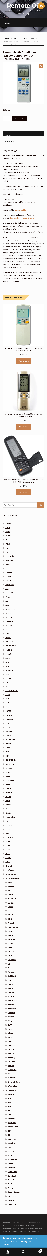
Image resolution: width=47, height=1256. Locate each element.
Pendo (8, 707)
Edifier (8, 727)
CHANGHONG (10, 646)
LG (6, 548)
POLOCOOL (12, 1000)
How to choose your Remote (22, 218)
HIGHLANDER (10, 760)
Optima (11, 1066)
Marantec (12, 1180)
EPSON (8, 858)
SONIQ (7, 528)
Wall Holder (12, 1086)
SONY (7, 564)
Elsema (11, 1151)
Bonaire (11, 1005)
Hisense (8, 540)
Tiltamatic (12, 1204)
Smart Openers (14, 1192)
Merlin (10, 1184)
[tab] (23, 134)
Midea (10, 943)
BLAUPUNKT (10, 740)
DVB (7, 666)
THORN (8, 805)
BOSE (7, 833)
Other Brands (10, 874)
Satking (8, 650)
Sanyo (7, 658)
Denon (8, 613)
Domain (11, 992)
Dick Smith (9, 585)
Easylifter (12, 1143)
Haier (10, 1029)
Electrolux (12, 899)
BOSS (10, 1115)
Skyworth (9, 670)
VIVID (7, 821)
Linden (8, 703)
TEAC (7, 544)
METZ (7, 772)
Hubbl (7, 854)
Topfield (8, 572)
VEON (7, 841)
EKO (7, 723)
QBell (7, 784)
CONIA (10, 935)
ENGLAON (9, 837)
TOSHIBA (9, 581)
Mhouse (11, 1188)
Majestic (8, 793)
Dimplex (11, 1021)
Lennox (11, 1049)
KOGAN (8, 524)
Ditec (10, 1135)
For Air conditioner (18, 38)
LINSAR (8, 735)
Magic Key (12, 1176)
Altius (7, 862)
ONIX (7, 756)
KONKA (8, 789)
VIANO (7, 532)
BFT (9, 1110)
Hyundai (8, 866)
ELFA (10, 1025)
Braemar (11, 1013)
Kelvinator (12, 960)
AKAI (7, 605)
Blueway (11, 1058)
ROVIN (7, 801)
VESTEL (8, 687)
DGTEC (8, 711)
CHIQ (7, 683)
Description (9, 135)
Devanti (8, 654)
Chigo (10, 919)
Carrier (10, 1017)
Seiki (7, 662)
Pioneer (8, 678)
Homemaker (13, 927)
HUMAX (8, 744)
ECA (9, 1147)
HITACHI (11, 956)
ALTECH (8, 617)
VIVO (7, 552)
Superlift (11, 1200)
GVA (7, 634)
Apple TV (9, 593)
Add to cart (19, 118)
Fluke (7, 695)
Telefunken (10, 870)
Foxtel (7, 699)
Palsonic (8, 625)
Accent (11, 1094)
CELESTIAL (9, 764)
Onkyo (8, 752)
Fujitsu (10, 903)
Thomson (9, 621)
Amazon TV (10, 609)
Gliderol (11, 1164)
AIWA (7, 674)
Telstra (8, 577)
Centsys (11, 1119)
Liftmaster (12, 1172)
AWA (7, 601)
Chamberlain (13, 1127)
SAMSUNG (9, 560)
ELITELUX (9, 768)
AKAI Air (11, 988)
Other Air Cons (14, 1082)
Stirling (11, 1053)
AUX (9, 890)
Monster (8, 809)
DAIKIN (10, 895)
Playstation (10, 817)
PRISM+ (8, 829)
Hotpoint (11, 1045)
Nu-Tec (8, 797)
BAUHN (8, 536)
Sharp (7, 597)
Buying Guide (20, 210)
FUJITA (11, 996)
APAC (10, 882)
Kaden (10, 911)
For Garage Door (12, 1090)
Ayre (10, 1037)
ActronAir (12, 1009)
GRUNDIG (9, 642)
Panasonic (31, 38)
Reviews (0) (9, 141)
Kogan (10, 931)
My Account (8, 1252)
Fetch (7, 748)
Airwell (11, 886)
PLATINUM (9, 780)
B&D (9, 1106)
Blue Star (12, 915)
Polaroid (8, 731)
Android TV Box (11, 691)
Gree (10, 947)
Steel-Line (12, 1196)
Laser (7, 846)
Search (23, 1252)
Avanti (10, 1102)
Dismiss (6, 1244)
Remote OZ (23, 5)
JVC (7, 630)
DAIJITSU (11, 1078)
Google (8, 813)
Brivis (10, 1041)
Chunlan (11, 939)
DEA (9, 1131)
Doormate (12, 1139)
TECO (7, 850)
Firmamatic (12, 1159)
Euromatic (12, 1070)
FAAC (10, 1155)
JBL (7, 589)
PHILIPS (8, 715)
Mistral (11, 923)
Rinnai (10, 1074)
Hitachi (8, 638)
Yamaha (8, 825)
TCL (7, 568)
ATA (9, 1098)
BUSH (7, 776)
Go (41, 505)
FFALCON (9, 719)
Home (7, 38)
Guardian (11, 1168)
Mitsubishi (12, 968)
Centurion (12, 1123)
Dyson (10, 907)
